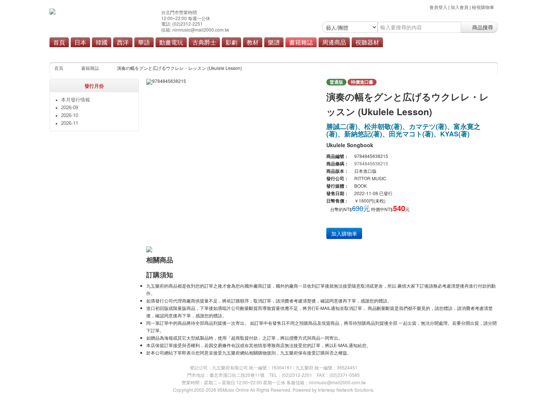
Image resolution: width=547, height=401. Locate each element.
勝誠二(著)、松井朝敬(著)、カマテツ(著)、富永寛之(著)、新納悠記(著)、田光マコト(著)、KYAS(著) (403, 130)
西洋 (123, 42)
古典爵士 (204, 42)
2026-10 (69, 115)
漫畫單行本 (190, 52)
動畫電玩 (171, 42)
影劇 (231, 42)
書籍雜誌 (301, 42)
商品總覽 (313, 52)
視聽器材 (367, 42)
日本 (80, 42)
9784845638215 (371, 163)
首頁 (59, 42)
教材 (253, 42)
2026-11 (69, 122)
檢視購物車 (483, 7)
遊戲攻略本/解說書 (277, 52)
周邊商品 (334, 42)
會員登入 (438, 7)
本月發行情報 (118, 52)
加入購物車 (344, 233)
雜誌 (144, 52)
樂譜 (274, 42)
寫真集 (164, 52)
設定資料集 (239, 52)
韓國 (102, 42)
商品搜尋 (482, 27)
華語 (144, 42)
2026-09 (69, 107)
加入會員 (459, 7)
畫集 (214, 52)
